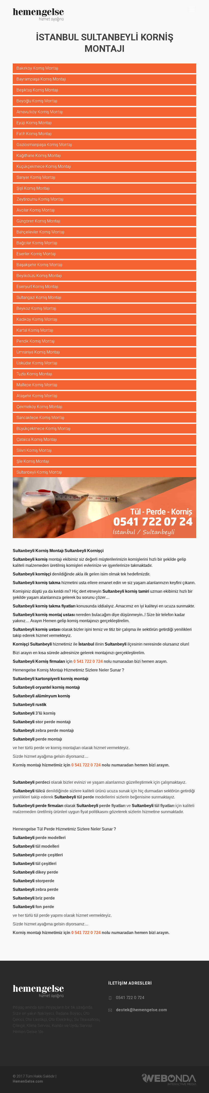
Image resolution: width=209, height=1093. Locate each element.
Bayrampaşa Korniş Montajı (41, 79)
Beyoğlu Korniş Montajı (37, 101)
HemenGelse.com (28, 1081)
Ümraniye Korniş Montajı (38, 352)
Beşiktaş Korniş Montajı (37, 90)
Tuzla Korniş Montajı (34, 374)
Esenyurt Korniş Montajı (37, 286)
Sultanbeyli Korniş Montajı (39, 472)
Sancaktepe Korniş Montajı (40, 417)
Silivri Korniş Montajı (34, 450)
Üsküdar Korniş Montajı (37, 363)
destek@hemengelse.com (141, 1009)
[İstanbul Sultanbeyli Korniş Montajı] (104, 507)
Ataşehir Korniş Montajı (37, 395)
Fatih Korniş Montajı (34, 133)
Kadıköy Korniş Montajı (37, 319)
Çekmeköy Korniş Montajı (39, 406)
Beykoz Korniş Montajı (36, 308)
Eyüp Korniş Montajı (34, 122)
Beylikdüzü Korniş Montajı (39, 275)
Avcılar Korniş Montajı (36, 210)
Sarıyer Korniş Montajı (36, 177)
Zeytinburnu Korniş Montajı (40, 199)
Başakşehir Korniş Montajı (39, 264)
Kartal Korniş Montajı (35, 330)
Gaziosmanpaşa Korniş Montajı (44, 144)
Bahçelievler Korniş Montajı (40, 232)
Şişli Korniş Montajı (33, 188)
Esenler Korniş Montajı (36, 253)
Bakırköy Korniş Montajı (37, 68)
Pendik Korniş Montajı (36, 341)
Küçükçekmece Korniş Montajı (44, 166)
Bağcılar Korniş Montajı (37, 242)
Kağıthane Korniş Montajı (39, 155)
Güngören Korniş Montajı (38, 221)
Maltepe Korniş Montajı (37, 384)
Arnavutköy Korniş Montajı (40, 111)
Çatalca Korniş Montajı (37, 439)
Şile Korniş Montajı (33, 461)
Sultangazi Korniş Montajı (39, 297)
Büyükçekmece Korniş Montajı (44, 428)
